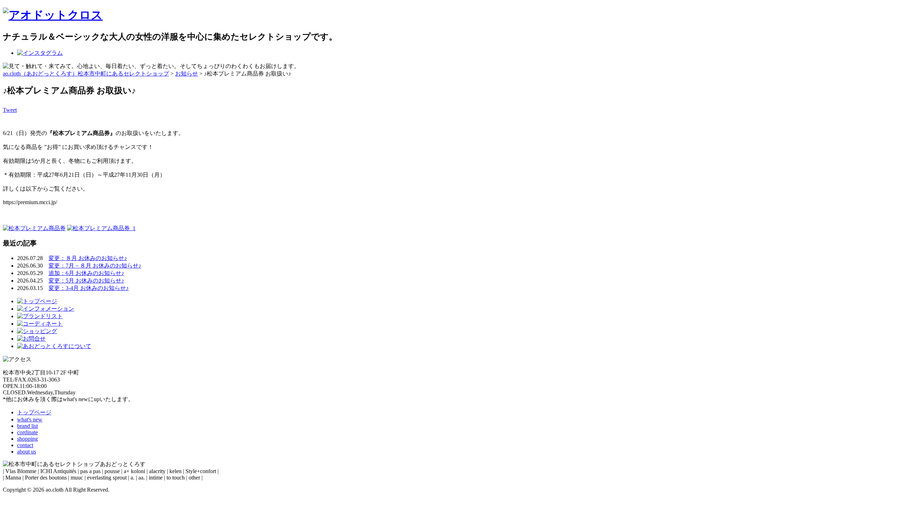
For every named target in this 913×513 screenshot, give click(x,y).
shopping (27, 439)
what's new (29, 419)
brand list (27, 426)
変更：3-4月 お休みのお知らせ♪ (89, 288)
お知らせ (186, 74)
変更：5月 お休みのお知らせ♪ (86, 281)
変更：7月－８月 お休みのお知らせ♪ (95, 266)
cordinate (27, 432)
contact (25, 445)
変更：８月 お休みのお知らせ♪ (88, 258)
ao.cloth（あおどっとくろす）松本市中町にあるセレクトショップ (86, 74)
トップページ (34, 412)
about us (26, 452)
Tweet (10, 110)
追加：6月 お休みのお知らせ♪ (86, 273)
